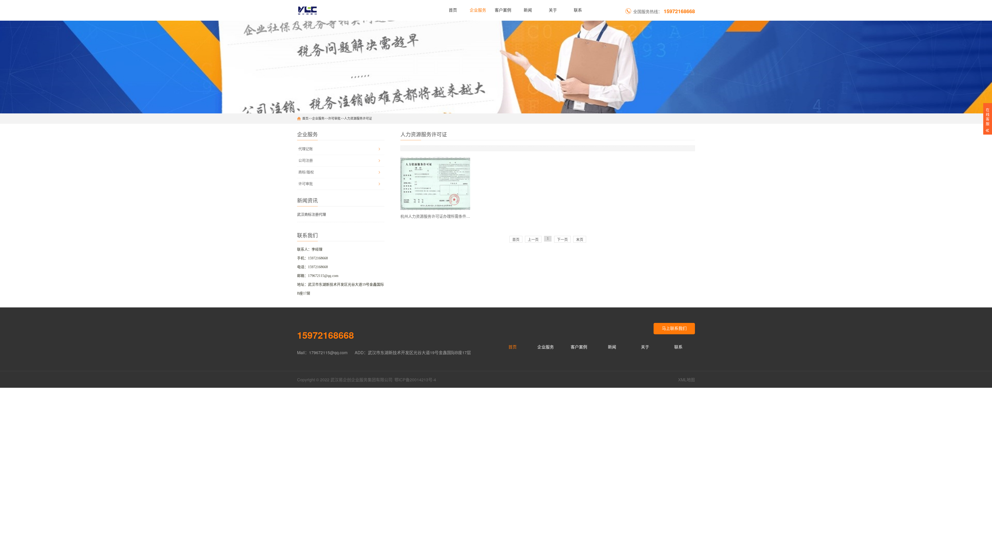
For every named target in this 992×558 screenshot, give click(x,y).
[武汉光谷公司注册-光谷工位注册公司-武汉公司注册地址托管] (307, 10)
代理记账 (305, 149)
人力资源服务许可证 (358, 118)
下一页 (562, 240)
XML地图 (686, 380)
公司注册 (305, 160)
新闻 (528, 10)
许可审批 (334, 118)
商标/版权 (306, 172)
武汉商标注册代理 (311, 214)
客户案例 (503, 10)
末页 (579, 240)
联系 (578, 10)
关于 (553, 10)
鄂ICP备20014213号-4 (415, 380)
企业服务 (478, 10)
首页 (453, 10)
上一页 (533, 240)
